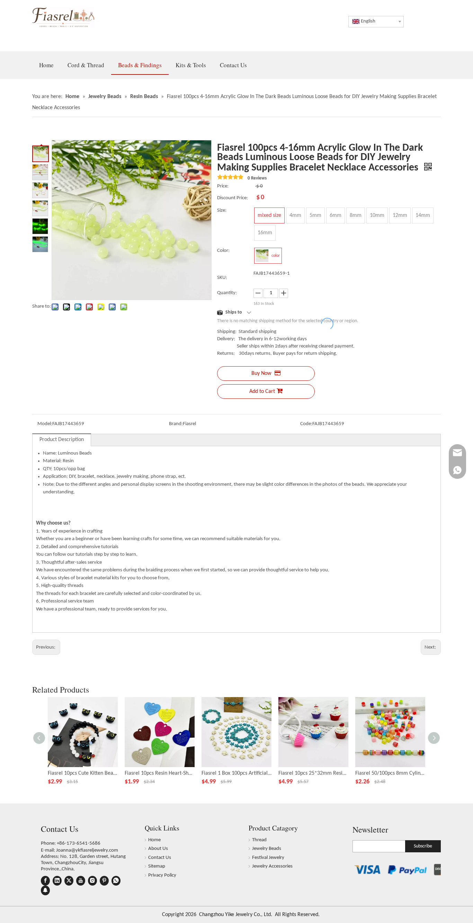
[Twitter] (68, 881)
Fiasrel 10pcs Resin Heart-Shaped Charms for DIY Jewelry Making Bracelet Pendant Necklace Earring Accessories (160, 773)
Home (154, 840)
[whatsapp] (116, 881)
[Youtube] (80, 881)
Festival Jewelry (268, 857)
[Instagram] (92, 881)
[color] (262, 256)
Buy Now (261, 373)
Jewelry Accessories (272, 866)
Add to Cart (262, 391)
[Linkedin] (57, 881)
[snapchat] (45, 890)
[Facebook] (45, 881)
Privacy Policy (162, 875)
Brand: (176, 424)
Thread (259, 840)
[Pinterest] (104, 881)
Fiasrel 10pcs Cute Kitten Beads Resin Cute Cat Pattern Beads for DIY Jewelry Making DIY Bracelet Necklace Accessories (83, 773)
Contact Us (159, 857)
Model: (44, 424)
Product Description (61, 439)
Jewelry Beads (266, 848)
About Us (158, 848)
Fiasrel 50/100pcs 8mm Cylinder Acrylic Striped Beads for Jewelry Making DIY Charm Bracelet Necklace (390, 773)
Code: (306, 424)
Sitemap (156, 866)
